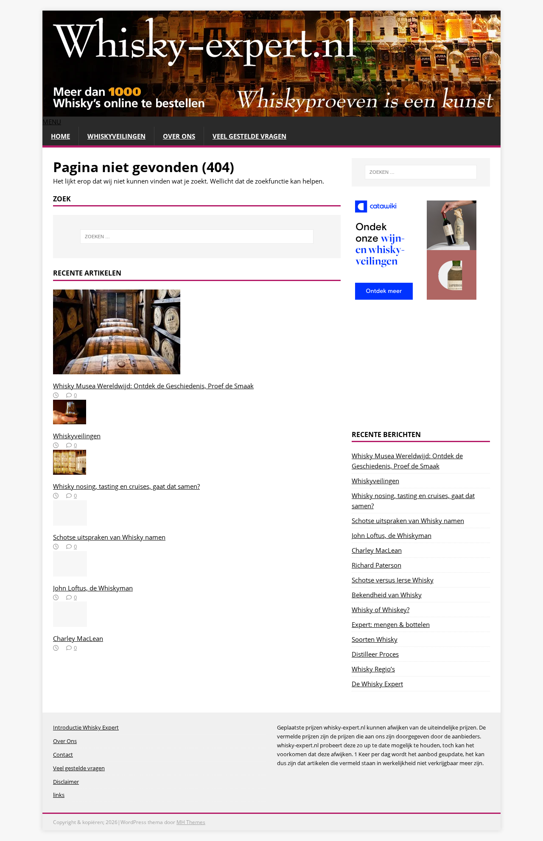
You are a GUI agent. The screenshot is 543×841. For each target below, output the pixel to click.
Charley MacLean (78, 638)
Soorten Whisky (374, 639)
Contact (63, 754)
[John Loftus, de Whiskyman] (70, 571)
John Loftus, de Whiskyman (93, 588)
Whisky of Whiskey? (380, 609)
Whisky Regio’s (373, 669)
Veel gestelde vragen (249, 136)
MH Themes (190, 822)
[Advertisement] (421, 367)
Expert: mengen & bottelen (391, 624)
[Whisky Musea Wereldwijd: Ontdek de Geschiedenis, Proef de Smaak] (116, 369)
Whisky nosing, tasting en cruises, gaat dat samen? (126, 486)
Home (60, 136)
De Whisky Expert (377, 683)
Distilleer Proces (375, 654)
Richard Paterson (376, 565)
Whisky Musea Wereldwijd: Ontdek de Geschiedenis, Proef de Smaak (153, 386)
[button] (51, 121)
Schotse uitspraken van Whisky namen (109, 537)
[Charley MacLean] (70, 622)
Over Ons (179, 136)
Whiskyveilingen (116, 136)
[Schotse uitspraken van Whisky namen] (70, 520)
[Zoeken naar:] (196, 236)
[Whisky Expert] (271, 111)
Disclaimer (66, 781)
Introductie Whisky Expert (86, 727)
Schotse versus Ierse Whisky (393, 580)
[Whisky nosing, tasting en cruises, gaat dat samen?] (69, 469)
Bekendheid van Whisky (387, 594)
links (58, 795)
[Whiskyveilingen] (69, 419)
